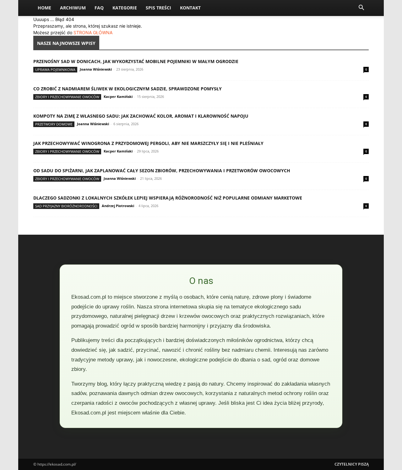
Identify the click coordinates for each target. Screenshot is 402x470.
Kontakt (190, 8)
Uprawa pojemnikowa (55, 69)
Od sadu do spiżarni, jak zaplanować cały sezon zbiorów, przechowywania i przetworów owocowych (161, 171)
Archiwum (73, 8)
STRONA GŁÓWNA (92, 32)
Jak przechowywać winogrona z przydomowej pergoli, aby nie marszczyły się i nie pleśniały (148, 143)
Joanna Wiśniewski (96, 69)
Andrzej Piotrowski (118, 205)
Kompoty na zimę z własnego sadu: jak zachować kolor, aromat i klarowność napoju (140, 116)
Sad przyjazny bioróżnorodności (66, 206)
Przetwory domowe (54, 124)
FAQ (99, 8)
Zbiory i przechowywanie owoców (67, 96)
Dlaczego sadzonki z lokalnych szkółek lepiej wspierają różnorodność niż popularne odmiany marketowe (167, 198)
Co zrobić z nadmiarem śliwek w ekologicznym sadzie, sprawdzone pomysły (127, 89)
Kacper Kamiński (118, 96)
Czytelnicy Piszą (351, 464)
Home (44, 8)
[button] (361, 8)
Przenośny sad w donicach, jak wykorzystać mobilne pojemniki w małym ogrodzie (135, 61)
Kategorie (124, 8)
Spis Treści (158, 8)
